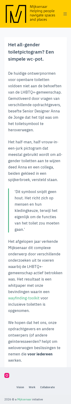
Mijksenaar (24, 399)
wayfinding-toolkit (24, 298)
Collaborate (47, 387)
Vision (20, 387)
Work (32, 387)
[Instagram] (6, 375)
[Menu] (65, 14)
